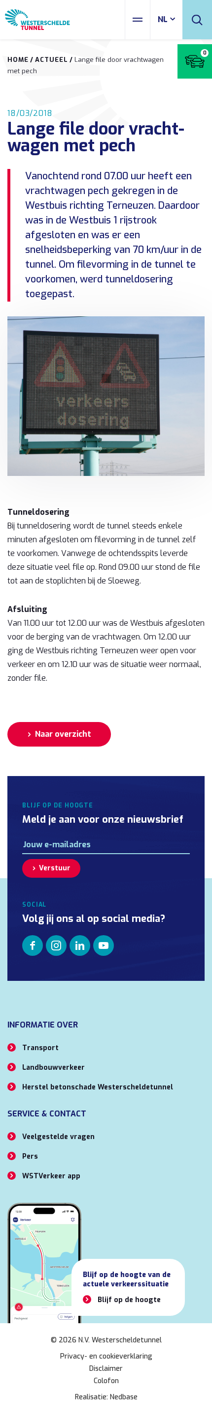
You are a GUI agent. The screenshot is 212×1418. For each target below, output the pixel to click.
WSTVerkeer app (51, 1176)
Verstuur (55, 868)
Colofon (106, 1381)
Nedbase (124, 1397)
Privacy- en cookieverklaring (106, 1356)
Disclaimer (106, 1368)
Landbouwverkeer (53, 1067)
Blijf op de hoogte (129, 1300)
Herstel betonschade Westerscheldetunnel (97, 1087)
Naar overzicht (63, 734)
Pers (30, 1156)
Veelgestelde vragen (58, 1136)
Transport (40, 1048)
